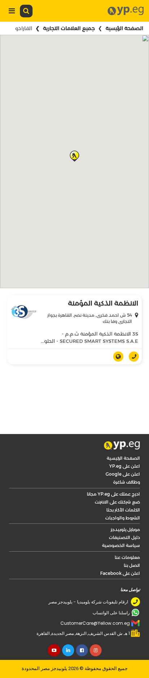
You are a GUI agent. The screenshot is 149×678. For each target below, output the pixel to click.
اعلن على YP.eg (124, 466)
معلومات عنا (127, 557)
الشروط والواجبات (122, 518)
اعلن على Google (123, 474)
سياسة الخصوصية (121, 545)
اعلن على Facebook (120, 573)
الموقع (115, 356)
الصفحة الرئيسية (124, 28)
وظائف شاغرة (126, 482)
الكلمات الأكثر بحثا (123, 510)
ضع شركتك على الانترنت (117, 502)
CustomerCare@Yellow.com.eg (95, 623)
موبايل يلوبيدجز (125, 529)
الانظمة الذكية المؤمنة (103, 303)
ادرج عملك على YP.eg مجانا (113, 494)
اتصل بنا (132, 565)
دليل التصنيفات (124, 537)
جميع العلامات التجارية (69, 28)
